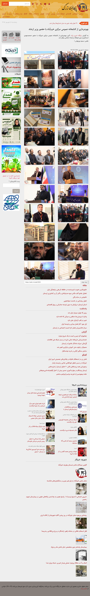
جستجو (5, 4)
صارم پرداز (84, 588)
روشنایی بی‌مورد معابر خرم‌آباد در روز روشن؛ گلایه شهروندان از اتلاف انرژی (63, 515)
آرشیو (4, 14)
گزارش (42, 14)
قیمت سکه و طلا (18, 39)
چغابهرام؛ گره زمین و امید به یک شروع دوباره (73, 336)
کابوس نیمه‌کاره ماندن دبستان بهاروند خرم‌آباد (72, 465)
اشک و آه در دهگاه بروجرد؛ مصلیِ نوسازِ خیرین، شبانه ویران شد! (66, 563)
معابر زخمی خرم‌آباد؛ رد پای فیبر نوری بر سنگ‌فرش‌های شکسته (67, 481)
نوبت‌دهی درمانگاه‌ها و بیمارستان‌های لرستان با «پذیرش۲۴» (75, 409)
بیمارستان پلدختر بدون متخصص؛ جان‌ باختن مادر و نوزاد (69, 547)
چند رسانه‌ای (18, 14)
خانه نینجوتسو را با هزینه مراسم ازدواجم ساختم (71, 374)
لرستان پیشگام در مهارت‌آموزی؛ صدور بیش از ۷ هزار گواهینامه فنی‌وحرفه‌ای (63, 370)
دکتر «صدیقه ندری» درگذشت (68, 430)
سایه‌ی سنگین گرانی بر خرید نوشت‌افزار (74, 351)
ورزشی (53, 14)
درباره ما (9, 14)
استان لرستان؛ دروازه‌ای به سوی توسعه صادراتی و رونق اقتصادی (67, 304)
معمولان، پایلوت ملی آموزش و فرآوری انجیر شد (72, 347)
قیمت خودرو (5, 39)
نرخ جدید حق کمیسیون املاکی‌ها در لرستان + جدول (35, 450)
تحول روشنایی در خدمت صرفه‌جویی (75, 301)
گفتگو (25, 14)
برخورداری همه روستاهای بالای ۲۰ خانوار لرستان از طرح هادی (67, 366)
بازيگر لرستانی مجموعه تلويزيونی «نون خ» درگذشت (67, 421)
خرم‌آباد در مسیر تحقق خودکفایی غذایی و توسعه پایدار (69, 363)
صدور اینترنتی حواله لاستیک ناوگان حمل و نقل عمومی (37, 417)
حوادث (48, 14)
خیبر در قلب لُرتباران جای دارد (77, 320)
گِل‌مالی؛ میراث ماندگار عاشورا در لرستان (74, 343)
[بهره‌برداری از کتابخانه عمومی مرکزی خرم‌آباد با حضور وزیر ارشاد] (73, 60)
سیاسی (81, 14)
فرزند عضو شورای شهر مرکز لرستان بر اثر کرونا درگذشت (37, 404)
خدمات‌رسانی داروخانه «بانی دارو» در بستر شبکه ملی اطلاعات (67, 339)
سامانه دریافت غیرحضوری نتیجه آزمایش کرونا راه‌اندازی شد (67, 396)
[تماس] (45, 4)
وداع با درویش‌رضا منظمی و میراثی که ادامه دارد (71, 316)
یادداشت (36, 14)
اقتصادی (68, 14)
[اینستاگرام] (37, 4)
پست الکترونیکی (14, 181)
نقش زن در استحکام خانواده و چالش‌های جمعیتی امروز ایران (67, 359)
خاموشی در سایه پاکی (80, 297)
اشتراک (16, 191)
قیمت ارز (11, 38)
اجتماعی (74, 14)
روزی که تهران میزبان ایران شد (77, 313)
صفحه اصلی (6, 17)
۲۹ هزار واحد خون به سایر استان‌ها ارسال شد (63, 23)
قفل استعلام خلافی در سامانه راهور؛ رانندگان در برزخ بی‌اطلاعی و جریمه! (64, 531)
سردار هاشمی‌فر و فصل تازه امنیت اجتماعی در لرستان (70, 328)
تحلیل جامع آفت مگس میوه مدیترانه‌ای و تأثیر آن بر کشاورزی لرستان (65, 293)
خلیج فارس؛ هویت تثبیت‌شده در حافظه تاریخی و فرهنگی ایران (67, 289)
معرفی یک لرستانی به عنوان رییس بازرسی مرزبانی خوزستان (36, 440)
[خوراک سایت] (41, 4)
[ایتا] (33, 4)
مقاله (30, 14)
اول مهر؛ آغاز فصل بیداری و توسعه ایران (74, 324)
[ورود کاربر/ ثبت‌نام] (49, 4)
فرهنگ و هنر (60, 14)
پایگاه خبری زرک (76, 35)
